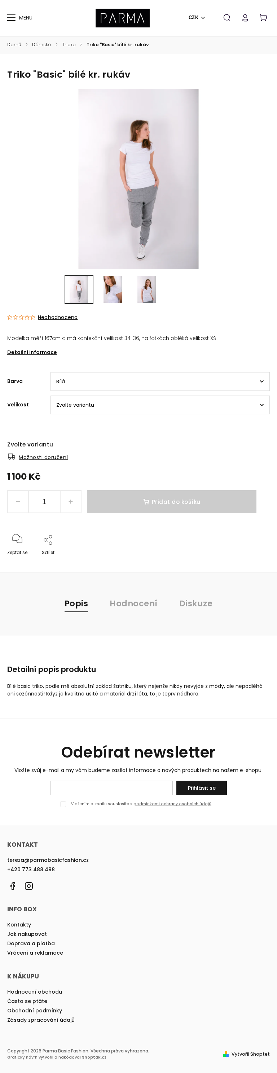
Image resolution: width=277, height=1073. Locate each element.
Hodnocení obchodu (34, 991)
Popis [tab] (76, 603)
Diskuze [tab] (196, 603)
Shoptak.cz (94, 1057)
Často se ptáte (27, 1001)
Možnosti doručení (43, 457)
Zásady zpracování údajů (41, 1020)
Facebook (12, 886)
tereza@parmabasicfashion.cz (48, 860)
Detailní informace (32, 352)
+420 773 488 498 (31, 869)
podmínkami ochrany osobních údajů (172, 804)
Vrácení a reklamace (35, 952)
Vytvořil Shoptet (251, 1054)
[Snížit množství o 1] (18, 501)
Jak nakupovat (27, 934)
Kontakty (19, 924)
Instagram (28, 886)
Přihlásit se (202, 787)
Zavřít (246, 562)
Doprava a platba (31, 943)
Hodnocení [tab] (134, 603)
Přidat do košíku (176, 502)
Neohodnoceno (58, 317)
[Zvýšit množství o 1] (71, 501)
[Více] (11, 17)
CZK (194, 17)
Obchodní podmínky (34, 1010)
